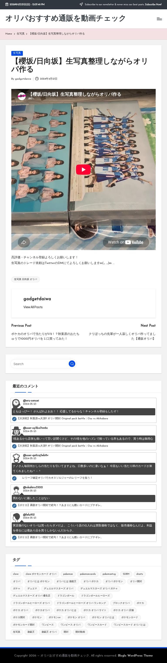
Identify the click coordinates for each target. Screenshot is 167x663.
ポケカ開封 (19, 617)
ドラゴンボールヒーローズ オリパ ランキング (81, 603)
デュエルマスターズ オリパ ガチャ (99, 589)
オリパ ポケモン (114, 581)
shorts (139, 574)
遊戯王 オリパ (49, 632)
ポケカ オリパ (20, 610)
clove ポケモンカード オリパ (41, 574)
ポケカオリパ (42, 610)
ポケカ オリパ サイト (95, 610)
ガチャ (16, 589)
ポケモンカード (129, 617)
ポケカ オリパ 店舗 (123, 610)
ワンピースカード (97, 625)
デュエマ (32, 589)
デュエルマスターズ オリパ (58, 589)
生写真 (17, 53)
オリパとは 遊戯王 (66, 581)
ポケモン (37, 617)
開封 (66, 632)
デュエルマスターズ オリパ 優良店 (31, 596)
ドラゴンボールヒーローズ (95, 596)
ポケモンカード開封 (24, 625)
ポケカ (140, 603)
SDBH (126, 574)
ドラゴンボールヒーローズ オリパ (31, 603)
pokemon (68, 574)
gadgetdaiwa (37, 299)
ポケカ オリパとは (66, 610)
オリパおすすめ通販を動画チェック (65, 18)
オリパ (16, 581)
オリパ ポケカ (91, 581)
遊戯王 (31, 632)
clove (15, 574)
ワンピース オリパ (70, 625)
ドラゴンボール (65, 596)
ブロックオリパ (121, 603)
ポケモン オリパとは (103, 617)
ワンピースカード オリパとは (129, 625)
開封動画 (80, 632)
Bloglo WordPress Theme (135, 655)
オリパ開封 (136, 581)
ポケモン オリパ (76, 617)
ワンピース (48, 625)
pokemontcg (109, 574)
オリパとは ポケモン (38, 581)
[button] (33, 307)
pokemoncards (88, 574)
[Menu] (159, 19)
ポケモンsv (54, 617)
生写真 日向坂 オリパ (25, 279)
